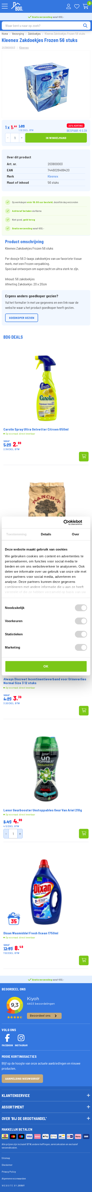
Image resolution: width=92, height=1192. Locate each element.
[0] (86, 6)
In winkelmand (56, 138)
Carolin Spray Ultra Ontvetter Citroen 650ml (35, 429)
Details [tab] (46, 534)
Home (5, 33)
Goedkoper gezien (21, 317)
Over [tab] (75, 534)
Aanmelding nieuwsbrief (22, 1078)
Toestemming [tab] (16, 534)
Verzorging (18, 33)
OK (45, 666)
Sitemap (6, 1157)
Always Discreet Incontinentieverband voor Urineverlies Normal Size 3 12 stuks (44, 681)
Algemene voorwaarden (14, 1178)
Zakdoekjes (34, 33)
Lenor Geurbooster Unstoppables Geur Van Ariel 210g (42, 810)
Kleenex (24, 47)
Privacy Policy (9, 1171)
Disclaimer (7, 1164)
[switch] (81, 621)
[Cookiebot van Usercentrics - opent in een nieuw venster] (68, 522)
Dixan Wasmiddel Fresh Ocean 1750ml (30, 933)
